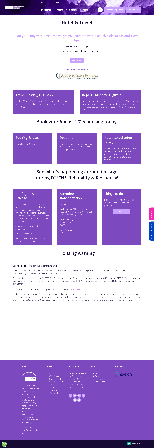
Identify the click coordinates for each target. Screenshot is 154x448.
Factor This (99, 373)
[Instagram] (75, 396)
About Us (75, 379)
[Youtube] (75, 400)
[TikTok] (79, 400)
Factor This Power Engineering (100, 379)
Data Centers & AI (151, 231)
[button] (86, 10)
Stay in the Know (79, 373)
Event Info (46, 10)
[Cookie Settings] (4, 444)
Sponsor (73, 10)
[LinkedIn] (79, 396)
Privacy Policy (77, 385)
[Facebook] (70, 396)
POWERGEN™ (54, 393)
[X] (83, 396)
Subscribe (76, 382)
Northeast (151, 213)
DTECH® (52, 373)
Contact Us (76, 376)
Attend (60, 10)
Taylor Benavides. (76, 289)
